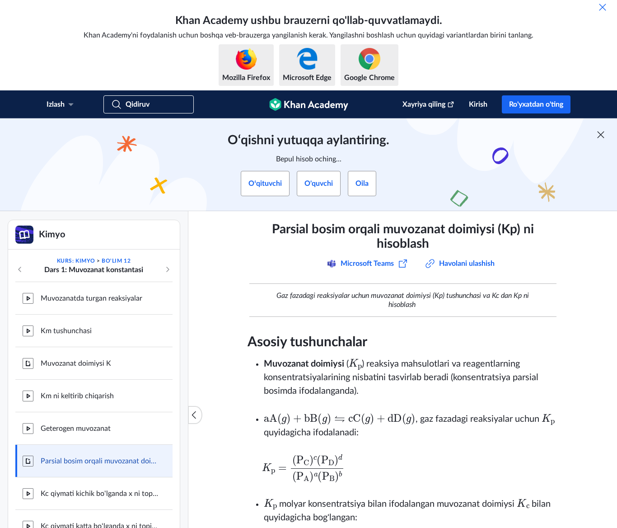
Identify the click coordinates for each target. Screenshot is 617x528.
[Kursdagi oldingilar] (19, 269)
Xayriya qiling (423, 104)
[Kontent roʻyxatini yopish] (195, 415)
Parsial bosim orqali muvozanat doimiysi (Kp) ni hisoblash (99, 461)
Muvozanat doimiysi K (76, 363)
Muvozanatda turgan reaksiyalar (91, 298)
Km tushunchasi (66, 331)
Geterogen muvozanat (76, 428)
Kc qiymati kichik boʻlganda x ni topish (99, 493)
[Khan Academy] (308, 104)
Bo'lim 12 (116, 261)
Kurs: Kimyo (76, 261)
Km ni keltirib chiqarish (77, 396)
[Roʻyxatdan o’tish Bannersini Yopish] (601, 135)
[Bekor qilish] (602, 7)
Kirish (478, 104)
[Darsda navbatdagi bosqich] (167, 269)
